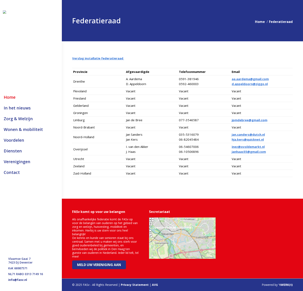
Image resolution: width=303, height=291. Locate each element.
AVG (155, 285)
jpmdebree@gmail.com (249, 120)
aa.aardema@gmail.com (250, 79)
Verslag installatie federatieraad (98, 58)
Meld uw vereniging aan (99, 264)
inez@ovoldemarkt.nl (248, 147)
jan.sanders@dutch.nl (248, 134)
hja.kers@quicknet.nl (248, 139)
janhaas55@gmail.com (249, 152)
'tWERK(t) (285, 285)
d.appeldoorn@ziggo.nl (250, 84)
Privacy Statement (135, 285)
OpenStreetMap (164, 227)
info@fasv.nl (17, 280)
